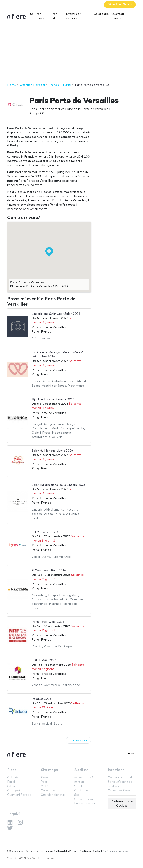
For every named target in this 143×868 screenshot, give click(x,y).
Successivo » (78, 740)
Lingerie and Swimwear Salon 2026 (56, 313)
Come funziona (84, 799)
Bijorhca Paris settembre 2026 (53, 399)
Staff (78, 786)
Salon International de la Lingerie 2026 (58, 485)
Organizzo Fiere (119, 790)
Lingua (130, 753)
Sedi (77, 794)
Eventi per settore (73, 16)
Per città (55, 16)
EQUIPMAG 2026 (44, 660)
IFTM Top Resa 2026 (46, 532)
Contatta (81, 790)
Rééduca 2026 (41, 699)
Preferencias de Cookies (122, 803)
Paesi (11, 781)
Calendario (101, 14)
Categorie (14, 790)
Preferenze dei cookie (115, 851)
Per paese (40, 16)
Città (11, 786)
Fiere (11, 770)
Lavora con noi (84, 803)
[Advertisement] (71, 53)
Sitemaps (49, 770)
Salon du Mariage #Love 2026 (52, 450)
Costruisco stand (120, 777)
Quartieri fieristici (117, 16)
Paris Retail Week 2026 (48, 622)
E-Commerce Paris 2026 (49, 570)
